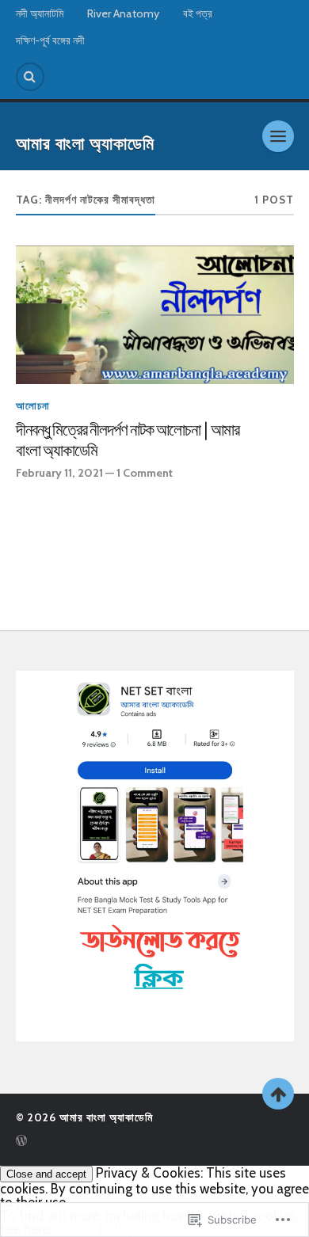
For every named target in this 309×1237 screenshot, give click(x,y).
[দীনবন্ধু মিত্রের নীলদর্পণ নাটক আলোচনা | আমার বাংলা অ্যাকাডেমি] (155, 315)
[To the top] (278, 1093)
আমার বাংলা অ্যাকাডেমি (85, 143)
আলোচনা (33, 406)
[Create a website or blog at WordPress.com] (21, 1142)
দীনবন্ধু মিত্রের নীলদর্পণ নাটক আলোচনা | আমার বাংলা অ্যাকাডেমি (127, 441)
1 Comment (144, 473)
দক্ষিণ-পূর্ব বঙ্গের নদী (50, 40)
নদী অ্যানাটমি (39, 13)
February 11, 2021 (59, 473)
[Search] (30, 77)
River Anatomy (123, 13)
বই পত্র (197, 13)
